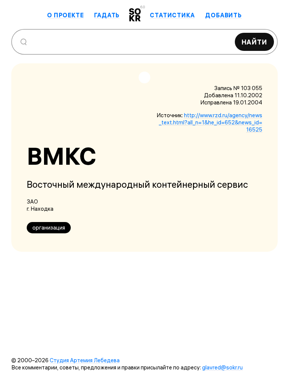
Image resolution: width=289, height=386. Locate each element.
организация (48, 227)
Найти (255, 42)
